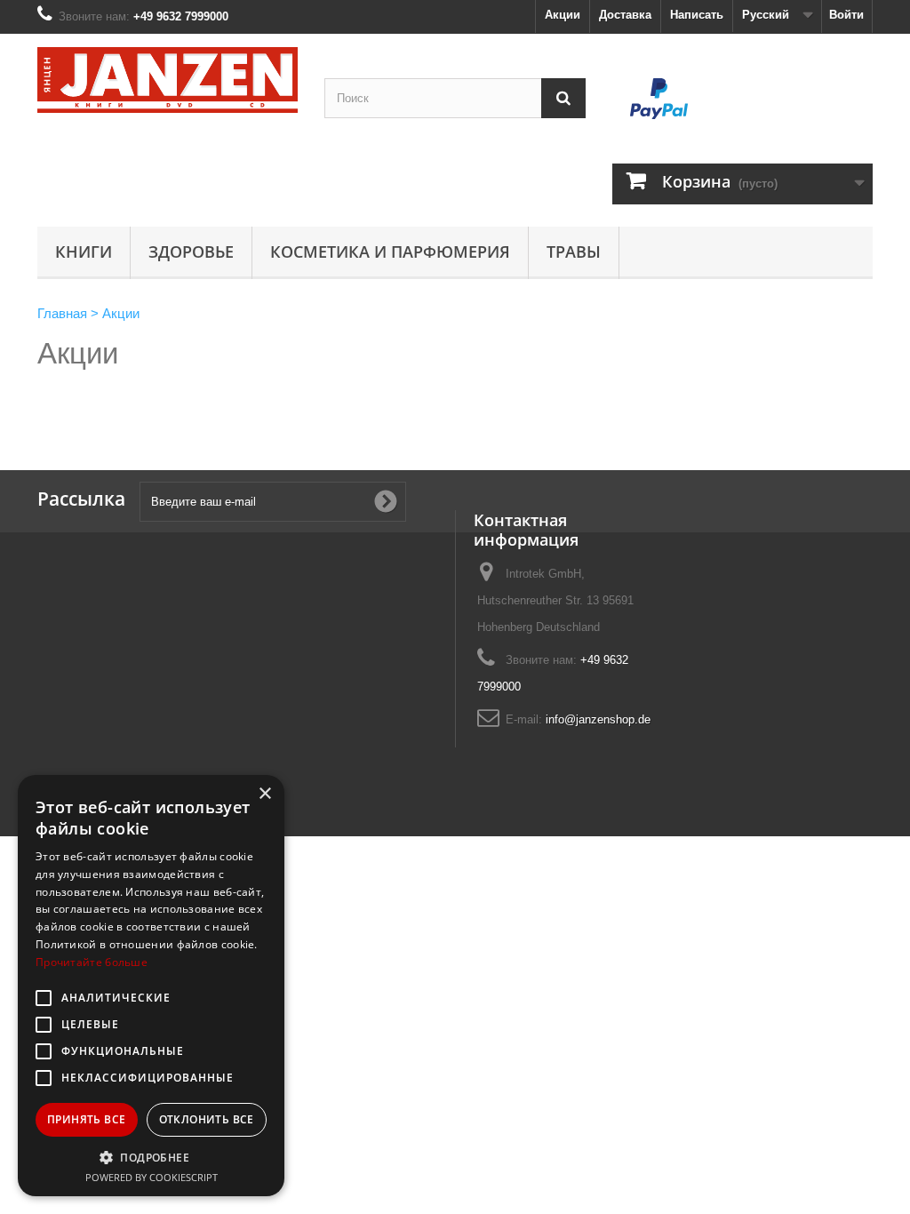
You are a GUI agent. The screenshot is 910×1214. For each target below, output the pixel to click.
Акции (562, 14)
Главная (62, 313)
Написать (696, 14)
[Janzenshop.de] (167, 80)
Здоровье (191, 251)
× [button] (264, 794)
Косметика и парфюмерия (390, 251)
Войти (846, 14)
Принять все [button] (86, 1119)
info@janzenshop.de (598, 719)
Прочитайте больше (92, 962)
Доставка (625, 14)
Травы (574, 251)
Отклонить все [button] (206, 1119)
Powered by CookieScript (151, 1177)
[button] (151, 1157)
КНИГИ (83, 251)
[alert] (151, 985)
